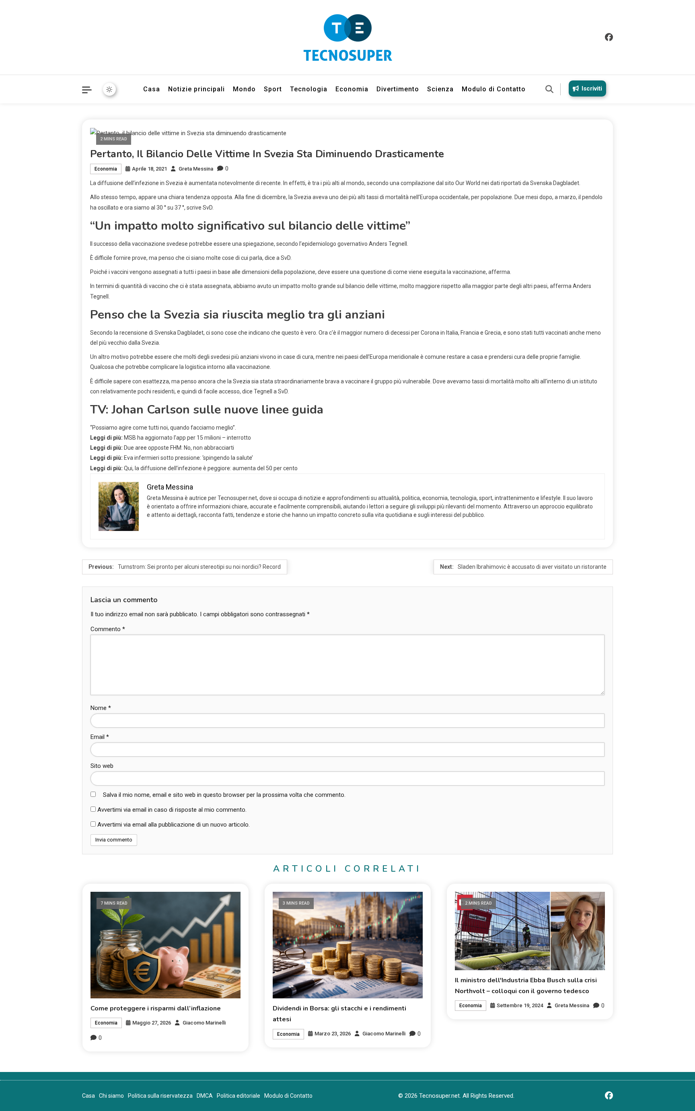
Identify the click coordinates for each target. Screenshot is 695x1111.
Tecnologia (308, 89)
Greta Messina (196, 169)
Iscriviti (592, 88)
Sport (273, 89)
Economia (351, 89)
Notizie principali (196, 89)
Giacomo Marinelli (204, 1023)
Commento (107, 629)
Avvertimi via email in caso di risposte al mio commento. (172, 809)
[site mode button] (109, 89)
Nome (100, 708)
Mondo (244, 89)
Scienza (440, 89)
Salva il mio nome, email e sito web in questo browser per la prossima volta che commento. (224, 794)
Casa (151, 89)
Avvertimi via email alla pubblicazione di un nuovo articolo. (173, 824)
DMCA (205, 1095)
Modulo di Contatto (494, 89)
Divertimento (397, 89)
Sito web (101, 765)
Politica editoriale (238, 1095)
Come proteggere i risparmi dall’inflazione (155, 1008)
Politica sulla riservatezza (160, 1095)
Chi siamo (111, 1095)
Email (99, 737)
